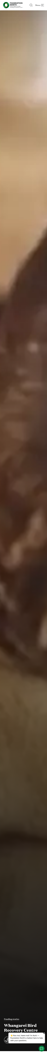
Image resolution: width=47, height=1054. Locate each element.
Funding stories (11, 1018)
